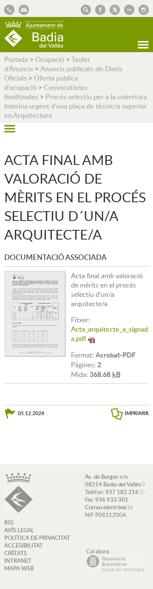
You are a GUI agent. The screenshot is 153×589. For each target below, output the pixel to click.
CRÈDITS (15, 553)
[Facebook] (98, 9)
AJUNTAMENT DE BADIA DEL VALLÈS (34, 34)
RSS (9, 522)
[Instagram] (141, 9)
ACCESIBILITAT (23, 545)
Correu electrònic (106, 507)
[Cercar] (83, 9)
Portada (16, 59)
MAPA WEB (19, 568)
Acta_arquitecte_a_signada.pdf (109, 333)
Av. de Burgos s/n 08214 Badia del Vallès (113, 480)
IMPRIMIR (137, 413)
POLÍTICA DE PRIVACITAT (37, 538)
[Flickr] (127, 9)
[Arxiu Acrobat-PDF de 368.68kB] (35, 313)
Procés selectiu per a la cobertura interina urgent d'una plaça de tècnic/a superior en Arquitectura (75, 106)
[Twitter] (112, 9)
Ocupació (49, 59)
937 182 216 (122, 492)
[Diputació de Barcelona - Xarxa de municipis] (115, 570)
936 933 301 (111, 499)
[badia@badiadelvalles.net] (21, 9)
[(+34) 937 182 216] (9, 9)
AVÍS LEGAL (19, 530)
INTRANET (17, 560)
